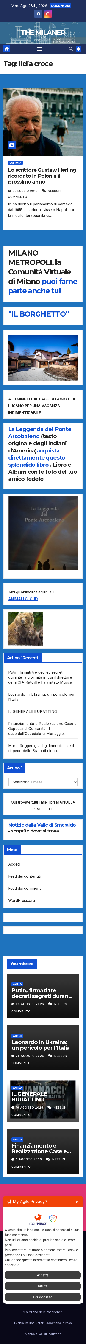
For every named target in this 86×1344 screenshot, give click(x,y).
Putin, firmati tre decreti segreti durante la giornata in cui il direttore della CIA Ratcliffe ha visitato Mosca (40, 677)
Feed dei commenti (24, 888)
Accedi (14, 864)
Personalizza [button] (42, 1297)
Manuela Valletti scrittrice (43, 1334)
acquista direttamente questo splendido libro (36, 457)
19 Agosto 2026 (30, 1107)
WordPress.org (21, 900)
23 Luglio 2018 (25, 191)
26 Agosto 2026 (30, 1004)
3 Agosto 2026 (29, 1159)
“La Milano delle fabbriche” (43, 1312)
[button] (71, 49)
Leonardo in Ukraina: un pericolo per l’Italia (40, 1045)
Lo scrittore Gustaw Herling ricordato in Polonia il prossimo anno (42, 176)
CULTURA (15, 162)
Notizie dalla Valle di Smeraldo (42, 825)
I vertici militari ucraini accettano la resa (43, 1323)
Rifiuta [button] (42, 1286)
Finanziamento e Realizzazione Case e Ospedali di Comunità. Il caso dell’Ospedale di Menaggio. (42, 728)
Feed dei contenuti (24, 876)
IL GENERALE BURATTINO (32, 711)
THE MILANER (43, 32)
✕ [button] (77, 1201)
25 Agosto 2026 (30, 1055)
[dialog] (43, 1250)
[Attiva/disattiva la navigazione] (40, 49)
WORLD (17, 984)
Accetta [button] (43, 1275)
